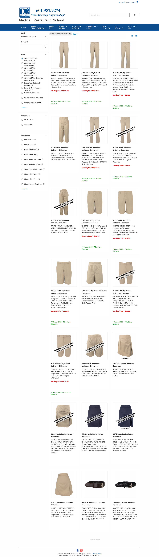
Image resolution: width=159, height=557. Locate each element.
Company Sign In (76, 27)
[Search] (134, 15)
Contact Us (132, 27)
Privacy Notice (97, 554)
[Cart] (137, 2)
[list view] (132, 36)
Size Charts (106, 27)
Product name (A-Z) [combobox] (28, 37)
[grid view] (136, 36)
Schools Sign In (63, 27)
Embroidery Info (92, 27)
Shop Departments (37, 27)
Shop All (51, 27)
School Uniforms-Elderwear (59, 33)
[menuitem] (24, 27)
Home (23, 27)
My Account (119, 27)
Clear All (75, 34)
